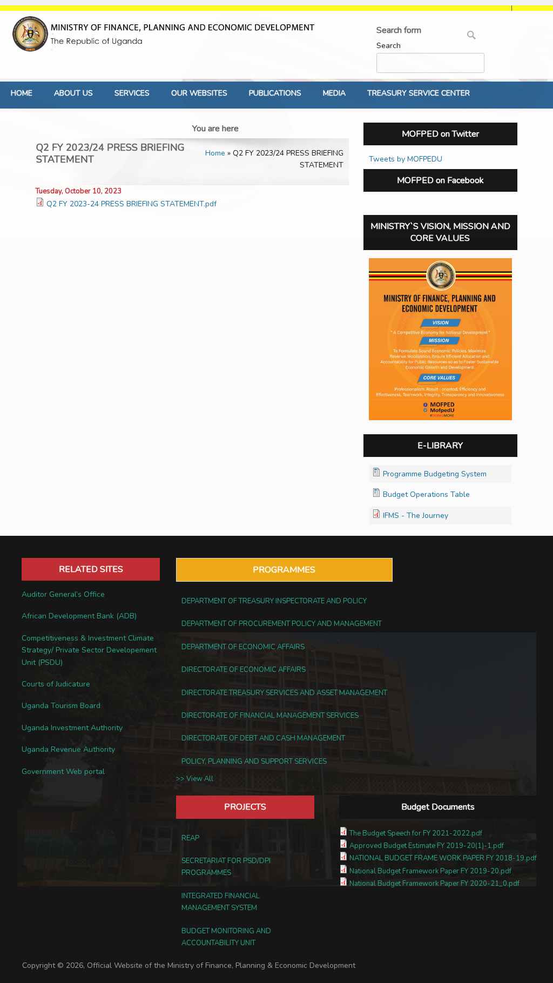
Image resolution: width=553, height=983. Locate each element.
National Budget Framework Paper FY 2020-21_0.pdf (434, 883)
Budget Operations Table (426, 494)
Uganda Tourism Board (61, 706)
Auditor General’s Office (63, 594)
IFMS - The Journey (415, 515)
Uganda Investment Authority (72, 728)
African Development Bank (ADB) (79, 616)
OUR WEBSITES (199, 93)
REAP (190, 838)
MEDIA (334, 93)
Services (132, 93)
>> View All (194, 779)
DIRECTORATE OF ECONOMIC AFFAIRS (243, 670)
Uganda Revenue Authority (68, 749)
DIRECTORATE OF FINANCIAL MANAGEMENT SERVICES (270, 716)
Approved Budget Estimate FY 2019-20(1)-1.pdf (426, 846)
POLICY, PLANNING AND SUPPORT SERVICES (254, 761)
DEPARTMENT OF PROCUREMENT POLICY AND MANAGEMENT (281, 624)
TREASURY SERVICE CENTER (418, 93)
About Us (73, 93)
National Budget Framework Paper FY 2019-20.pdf (430, 871)
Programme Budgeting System (435, 474)
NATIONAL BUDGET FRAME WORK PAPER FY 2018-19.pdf (443, 858)
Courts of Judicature (56, 684)
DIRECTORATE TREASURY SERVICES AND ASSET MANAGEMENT (284, 693)
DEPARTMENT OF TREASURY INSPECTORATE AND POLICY (274, 601)
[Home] (166, 34)
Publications (275, 93)
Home (21, 93)
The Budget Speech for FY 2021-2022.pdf (415, 833)
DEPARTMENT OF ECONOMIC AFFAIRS (243, 647)
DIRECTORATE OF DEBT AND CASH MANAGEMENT (263, 738)
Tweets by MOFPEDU (405, 159)
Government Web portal (63, 771)
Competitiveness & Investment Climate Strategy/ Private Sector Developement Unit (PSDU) (89, 650)
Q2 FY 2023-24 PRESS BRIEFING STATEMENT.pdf (131, 204)
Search (388, 46)
